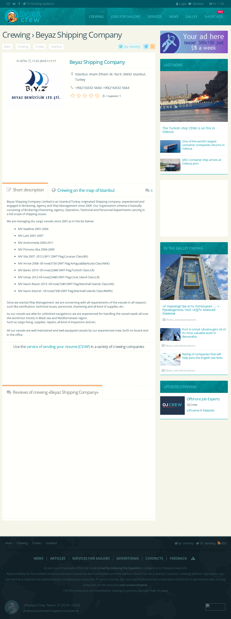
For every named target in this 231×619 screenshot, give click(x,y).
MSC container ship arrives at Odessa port (201, 161)
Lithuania (193, 410)
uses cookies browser (133, 585)
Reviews (198, 4)
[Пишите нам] (9, 4)
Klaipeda (208, 410)
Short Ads (214, 16)
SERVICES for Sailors (91, 558)
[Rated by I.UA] (215, 606)
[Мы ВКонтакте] (14, 4)
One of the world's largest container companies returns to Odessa (203, 145)
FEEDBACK (178, 558)
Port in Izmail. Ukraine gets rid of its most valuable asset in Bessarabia (204, 332)
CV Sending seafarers (40, 4)
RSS (152, 46)
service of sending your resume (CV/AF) (58, 346)
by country (132, 46)
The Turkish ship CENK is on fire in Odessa (188, 130)
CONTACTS (154, 558)
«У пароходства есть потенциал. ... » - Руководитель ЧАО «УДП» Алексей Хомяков (191, 309)
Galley (191, 16)
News (173, 16)
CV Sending (146, 46)
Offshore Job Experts (203, 398)
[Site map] (193, 558)
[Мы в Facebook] (19, 4)
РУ (214, 4)
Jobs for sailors (125, 16)
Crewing (96, 16)
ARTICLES (57, 558)
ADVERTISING (127, 558)
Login (183, 4)
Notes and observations (181, 320)
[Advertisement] (79, 365)
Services (155, 16)
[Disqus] (79, 458)
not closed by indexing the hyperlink (116, 568)
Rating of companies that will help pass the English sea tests (202, 356)
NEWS (38, 558)
